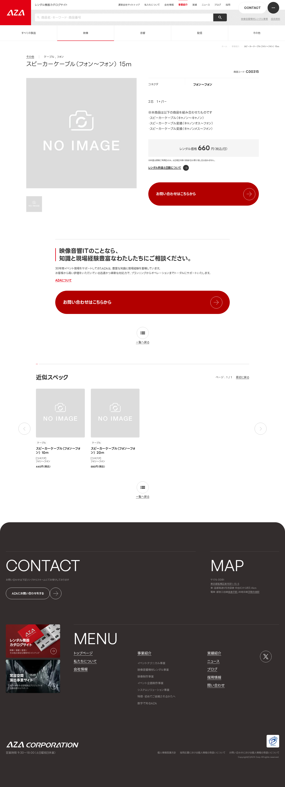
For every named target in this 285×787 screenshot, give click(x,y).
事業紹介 (235, 46)
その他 (256, 33)
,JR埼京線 (238, 592)
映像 (85, 33)
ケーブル (41, 443)
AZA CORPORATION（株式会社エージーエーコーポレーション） (42, 744)
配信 (199, 33)
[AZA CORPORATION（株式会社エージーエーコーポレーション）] (15, 12)
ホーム (224, 46)
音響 (142, 33)
